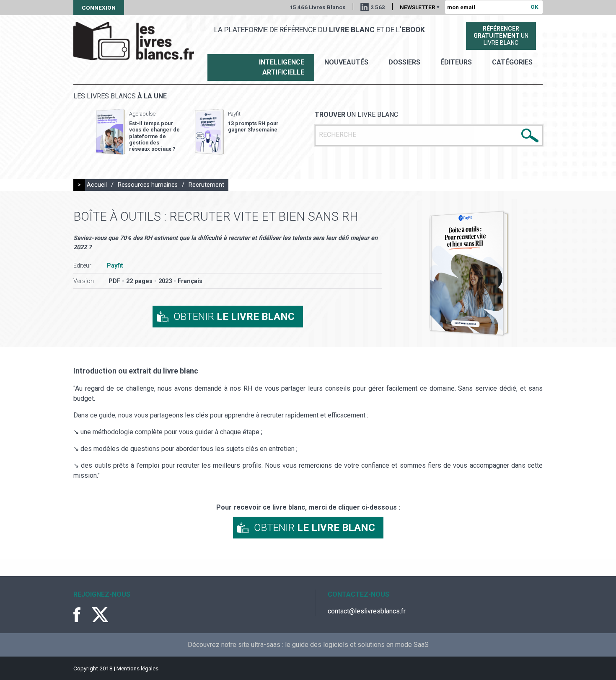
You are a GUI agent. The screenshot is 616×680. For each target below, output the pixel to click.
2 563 (377, 7)
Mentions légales (137, 668)
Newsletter (419, 7)
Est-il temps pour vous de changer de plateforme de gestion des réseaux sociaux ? (154, 136)
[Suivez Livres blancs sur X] (100, 614)
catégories (512, 62)
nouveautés (346, 62)
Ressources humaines (148, 184)
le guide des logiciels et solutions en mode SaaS (357, 645)
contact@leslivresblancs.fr (367, 611)
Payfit (115, 265)
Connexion (99, 7)
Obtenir (234, 316)
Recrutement (206, 184)
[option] (137, 132)
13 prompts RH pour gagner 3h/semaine (253, 126)
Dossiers (404, 62)
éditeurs (456, 62)
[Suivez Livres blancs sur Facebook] (81, 614)
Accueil (97, 184)
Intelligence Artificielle (281, 67)
